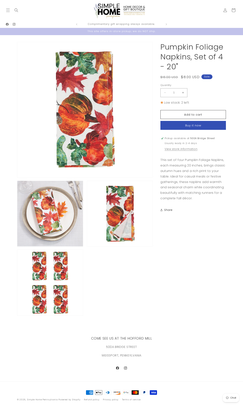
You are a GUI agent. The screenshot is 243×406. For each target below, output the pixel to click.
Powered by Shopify (69, 399)
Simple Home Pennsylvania (43, 399)
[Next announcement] (166, 24)
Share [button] (168, 210)
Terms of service (131, 399)
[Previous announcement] (77, 24)
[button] (8, 10)
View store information (181, 149)
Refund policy (91, 399)
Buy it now (193, 125)
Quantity (165, 85)
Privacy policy (110, 399)
